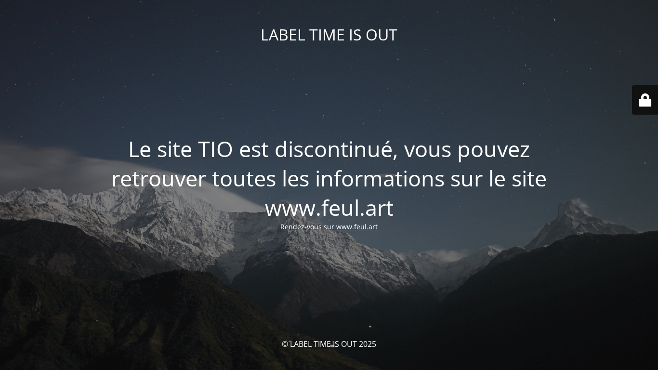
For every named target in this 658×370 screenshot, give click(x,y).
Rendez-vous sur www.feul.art (329, 226)
